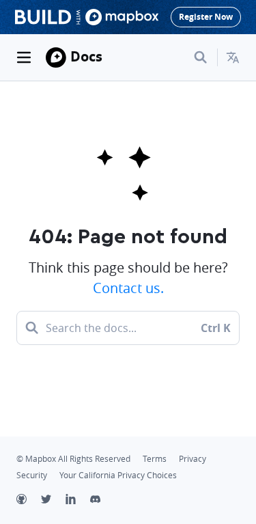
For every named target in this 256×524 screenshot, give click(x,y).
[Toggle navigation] (23, 57)
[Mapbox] (56, 57)
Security (31, 475)
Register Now (206, 17)
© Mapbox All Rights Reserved (73, 459)
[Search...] (201, 57)
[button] (233, 57)
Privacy (192, 459)
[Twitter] (53, 501)
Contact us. (128, 288)
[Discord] (102, 501)
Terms (155, 459)
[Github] (28, 501)
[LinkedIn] (78, 501)
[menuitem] (233, 57)
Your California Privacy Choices (118, 475)
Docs (86, 56)
